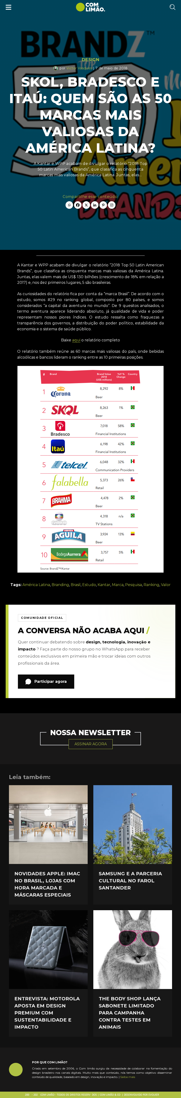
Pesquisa (133, 585)
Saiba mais (127, 1077)
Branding (60, 585)
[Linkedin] (95, 205)
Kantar (104, 585)
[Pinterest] (103, 205)
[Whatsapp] (69, 205)
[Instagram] (111, 205)
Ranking (151, 585)
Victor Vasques (79, 68)
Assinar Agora (90, 744)
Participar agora (50, 681)
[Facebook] (78, 205)
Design (90, 59)
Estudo (89, 585)
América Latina (36, 585)
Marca (117, 585)
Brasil (76, 585)
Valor (166, 585)
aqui (76, 340)
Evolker (153, 1095)
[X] (86, 205)
